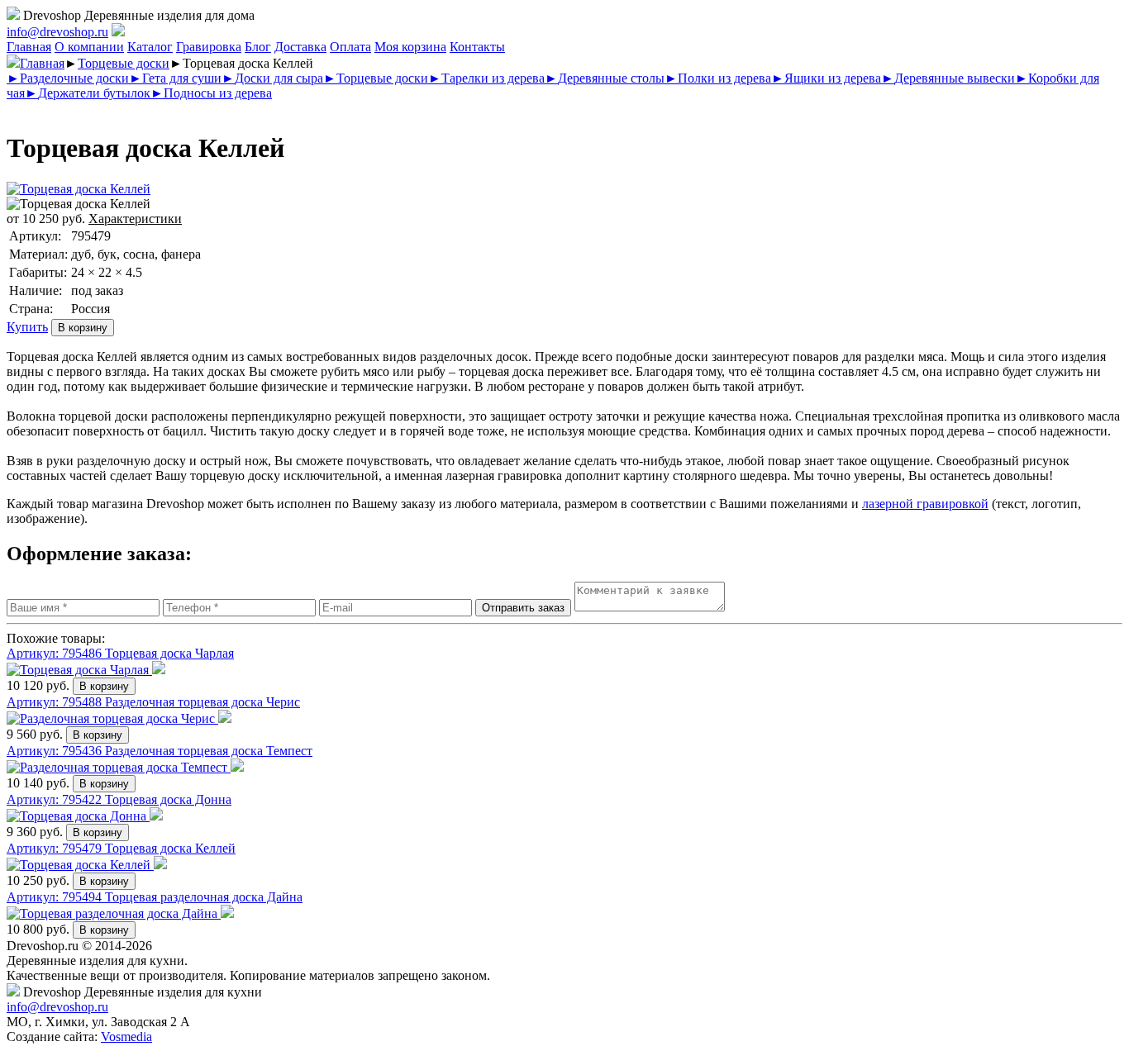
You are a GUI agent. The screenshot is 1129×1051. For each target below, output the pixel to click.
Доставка (300, 47)
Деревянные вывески (948, 78)
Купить (27, 327)
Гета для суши (175, 78)
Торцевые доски (123, 63)
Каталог (150, 47)
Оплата (350, 47)
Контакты (477, 47)
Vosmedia (126, 1037)
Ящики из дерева (826, 78)
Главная (29, 47)
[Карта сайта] (118, 32)
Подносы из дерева (211, 93)
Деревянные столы (605, 78)
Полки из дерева (718, 78)
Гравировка (208, 47)
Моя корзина (410, 47)
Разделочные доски (68, 78)
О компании (89, 47)
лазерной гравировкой (925, 504)
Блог (258, 47)
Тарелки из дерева (486, 78)
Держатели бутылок (87, 93)
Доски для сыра (272, 78)
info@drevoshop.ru (57, 32)
